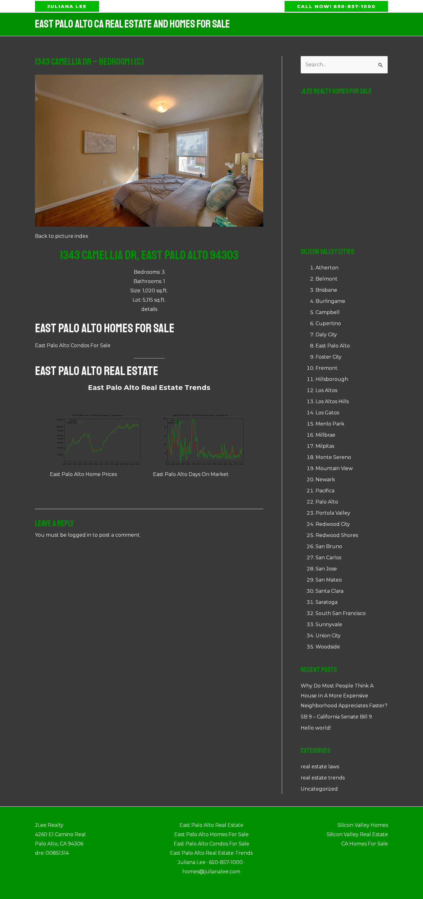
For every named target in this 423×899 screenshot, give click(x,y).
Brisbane (326, 290)
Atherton (327, 268)
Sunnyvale (329, 624)
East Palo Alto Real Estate (96, 371)
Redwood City (333, 524)
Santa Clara (329, 591)
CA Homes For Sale (364, 844)
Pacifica (325, 491)
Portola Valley (333, 513)
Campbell (328, 312)
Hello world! (316, 728)
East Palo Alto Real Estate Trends (149, 387)
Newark (325, 479)
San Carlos (328, 558)
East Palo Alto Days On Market (191, 474)
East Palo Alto (333, 346)
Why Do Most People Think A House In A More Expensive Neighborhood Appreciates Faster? (344, 696)
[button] (67, 6)
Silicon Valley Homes (363, 825)
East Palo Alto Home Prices (83, 474)
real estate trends (323, 778)
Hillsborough (332, 379)
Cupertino (328, 323)
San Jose (326, 569)
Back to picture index (61, 236)
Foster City (329, 357)
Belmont (327, 279)
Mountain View (334, 468)
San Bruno (329, 546)
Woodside (328, 647)
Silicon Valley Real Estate (357, 834)
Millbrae (325, 435)
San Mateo (329, 580)
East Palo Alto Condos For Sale (73, 345)
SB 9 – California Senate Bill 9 (336, 717)
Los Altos (326, 390)
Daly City (326, 335)
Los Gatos (327, 413)
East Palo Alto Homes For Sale (104, 328)
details (149, 309)
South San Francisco (341, 613)
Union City (328, 636)
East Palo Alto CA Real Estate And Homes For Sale (132, 24)
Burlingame (330, 301)
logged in (79, 535)
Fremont (327, 368)
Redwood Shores (337, 535)
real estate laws (320, 767)
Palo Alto (327, 502)
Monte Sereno (333, 457)
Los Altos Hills (332, 401)
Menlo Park (330, 424)
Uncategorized (319, 789)
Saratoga (327, 602)
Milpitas (325, 446)
